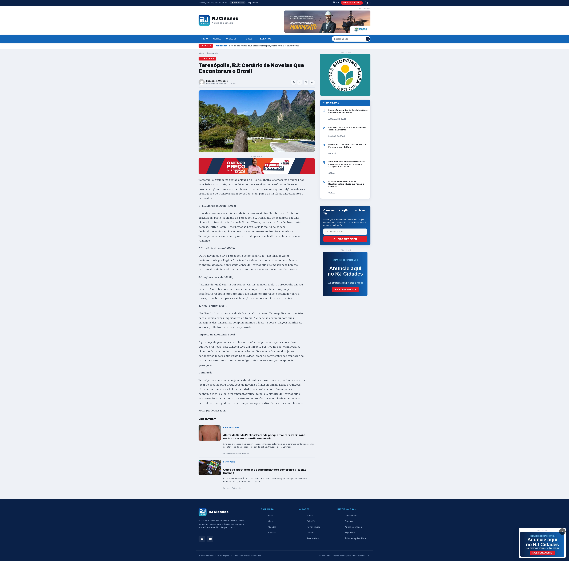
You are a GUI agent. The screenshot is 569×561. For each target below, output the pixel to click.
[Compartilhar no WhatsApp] (293, 82)
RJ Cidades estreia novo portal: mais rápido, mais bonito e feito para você (264, 46)
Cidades (231, 39)
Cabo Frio (311, 521)
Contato (349, 521)
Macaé (310, 515)
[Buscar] (368, 39)
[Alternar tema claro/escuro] (367, 3)
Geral (217, 39)
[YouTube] (338, 2)
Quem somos (351, 515)
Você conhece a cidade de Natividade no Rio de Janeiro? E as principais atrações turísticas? (346, 164)
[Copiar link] (312, 82)
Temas (248, 39)
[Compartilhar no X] (306, 82)
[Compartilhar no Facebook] (299, 82)
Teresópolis (212, 53)
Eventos (265, 39)
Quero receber (345, 239)
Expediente (253, 3)
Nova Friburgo (314, 527)
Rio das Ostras (314, 538)
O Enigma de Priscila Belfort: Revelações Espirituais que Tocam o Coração (346, 184)
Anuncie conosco (352, 3)
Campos (311, 532)
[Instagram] (334, 2)
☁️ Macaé (237, 3)
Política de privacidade (355, 538)
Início (204, 39)
